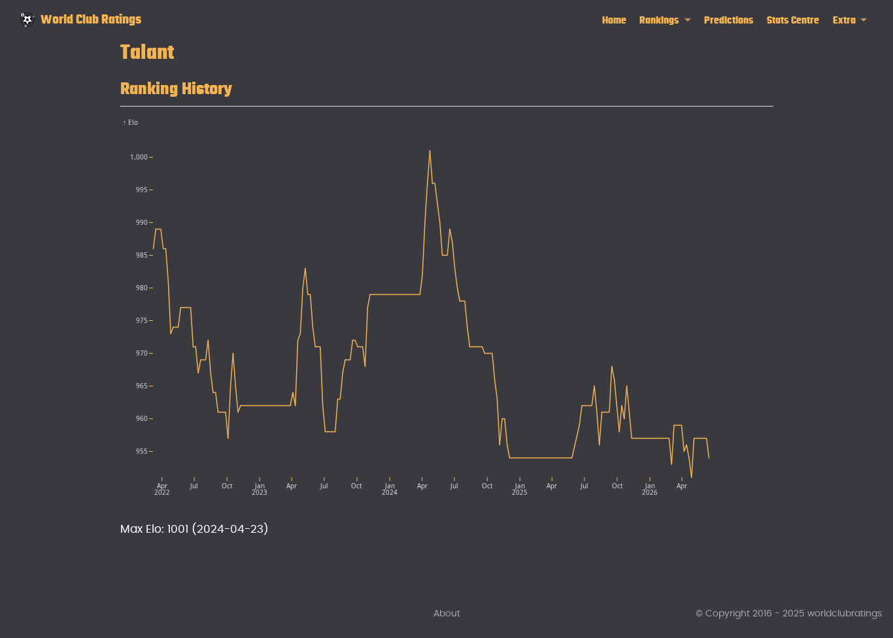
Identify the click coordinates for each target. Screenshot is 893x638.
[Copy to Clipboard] (766, 121)
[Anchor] (244, 86)
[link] (665, 21)
